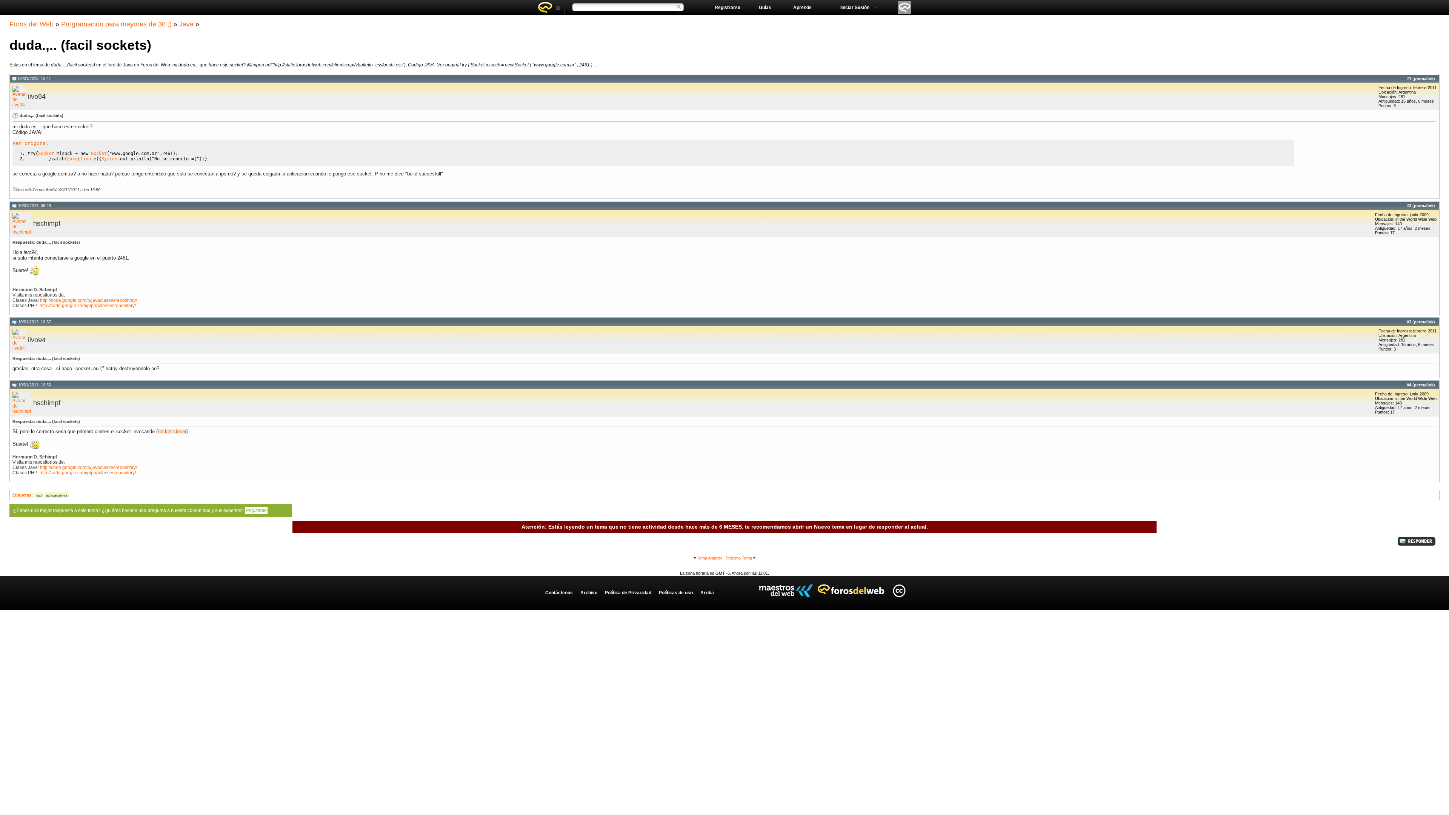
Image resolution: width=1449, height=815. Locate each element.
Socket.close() (172, 431)
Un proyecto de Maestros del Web (785, 590)
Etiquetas (21, 495)
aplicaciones (57, 495)
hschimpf (46, 223)
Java (186, 24)
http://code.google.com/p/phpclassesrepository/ (88, 305)
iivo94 (37, 96)
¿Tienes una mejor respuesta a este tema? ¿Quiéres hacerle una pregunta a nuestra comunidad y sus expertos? (140, 510)
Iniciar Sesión (854, 7)
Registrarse (727, 7)
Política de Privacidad (628, 592)
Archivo (588, 592)
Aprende (802, 7)
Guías (765, 7)
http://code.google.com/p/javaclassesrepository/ (88, 300)
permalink (1424, 78)
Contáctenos (559, 592)
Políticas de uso (676, 592)
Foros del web (549, 7)
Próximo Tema (739, 558)
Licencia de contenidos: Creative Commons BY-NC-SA (899, 590)
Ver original (30, 143)
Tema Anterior (709, 558)
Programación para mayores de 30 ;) (116, 24)
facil (38, 495)
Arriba (707, 592)
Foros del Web (31, 24)
